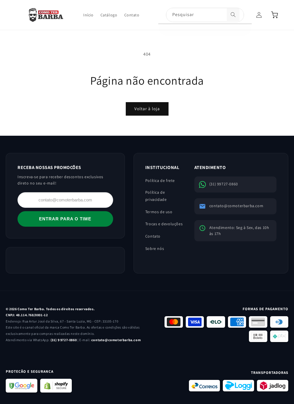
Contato (152, 236)
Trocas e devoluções (164, 223)
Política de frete (160, 180)
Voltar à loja (147, 108)
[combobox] (205, 15)
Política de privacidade (156, 196)
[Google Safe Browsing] (21, 386)
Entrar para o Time (65, 218)
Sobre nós (154, 248)
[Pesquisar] (233, 14)
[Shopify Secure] (56, 386)
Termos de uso (159, 211)
